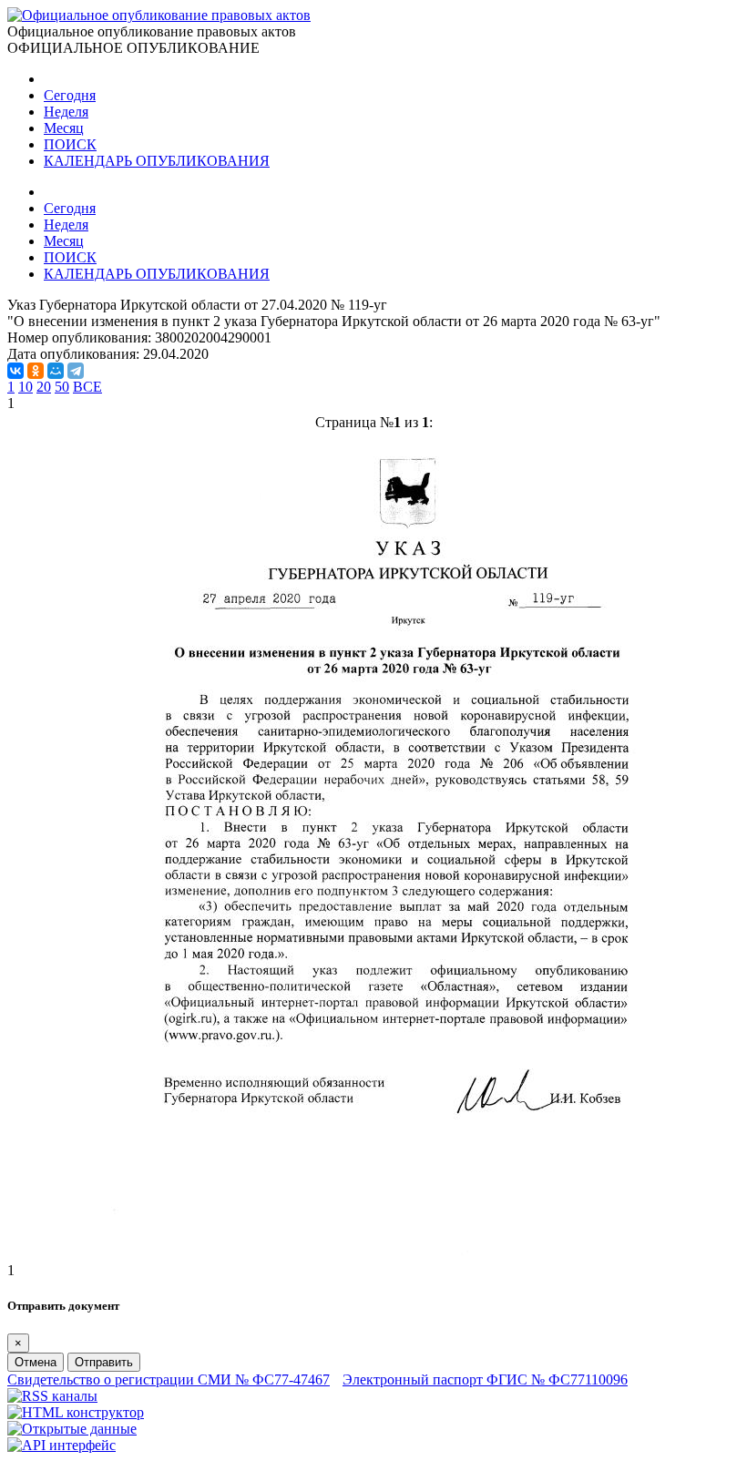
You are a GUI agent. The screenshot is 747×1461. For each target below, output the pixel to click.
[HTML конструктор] (75, 1412)
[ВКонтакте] (15, 371)
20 (43, 386)
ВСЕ (87, 386)
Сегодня (70, 95)
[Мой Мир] (55, 371)
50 (62, 386)
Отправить (104, 1362)
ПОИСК (70, 144)
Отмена (35, 1362)
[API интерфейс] (61, 1445)
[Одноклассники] (35, 371)
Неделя (66, 111)
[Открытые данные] (72, 1428)
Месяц (64, 128)
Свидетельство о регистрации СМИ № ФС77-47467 (168, 1379)
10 (25, 386)
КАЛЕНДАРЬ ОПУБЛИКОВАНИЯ (157, 161)
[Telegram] (75, 371)
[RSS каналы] (52, 1396)
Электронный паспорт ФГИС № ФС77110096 (485, 1379)
